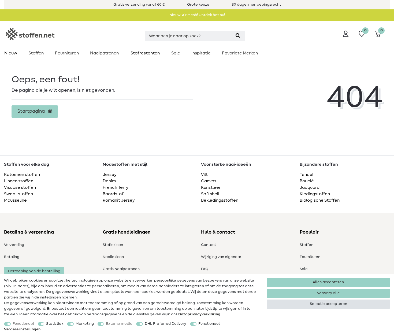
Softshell (210, 194)
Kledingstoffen (315, 194)
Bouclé (307, 181)
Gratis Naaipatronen (121, 269)
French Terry (115, 187)
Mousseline (15, 200)
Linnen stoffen (18, 181)
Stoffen (36, 53)
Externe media (119, 324)
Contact (208, 245)
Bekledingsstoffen (219, 200)
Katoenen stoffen (22, 174)
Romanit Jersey (119, 200)
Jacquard (309, 187)
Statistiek (54, 324)
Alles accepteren (328, 282)
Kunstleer (211, 187)
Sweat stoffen (18, 194)
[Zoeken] (238, 36)
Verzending (14, 245)
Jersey (110, 174)
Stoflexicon (113, 245)
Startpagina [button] (31, 111)
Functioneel (23, 324)
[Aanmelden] (346, 34)
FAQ (204, 269)
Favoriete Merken (240, 53)
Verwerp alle (328, 293)
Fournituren (67, 53)
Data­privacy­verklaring (199, 314)
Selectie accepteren (328, 304)
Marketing (85, 324)
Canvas (208, 181)
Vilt (204, 174)
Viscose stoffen (20, 187)
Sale (175, 53)
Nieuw (10, 53)
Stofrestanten (145, 53)
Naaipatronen (104, 53)
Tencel (306, 174)
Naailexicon (113, 257)
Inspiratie (201, 53)
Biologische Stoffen (320, 200)
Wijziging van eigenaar (221, 257)
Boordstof (113, 194)
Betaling (11, 257)
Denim (109, 181)
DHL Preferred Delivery (165, 324)
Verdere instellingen (22, 329)
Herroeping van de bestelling (34, 271)
